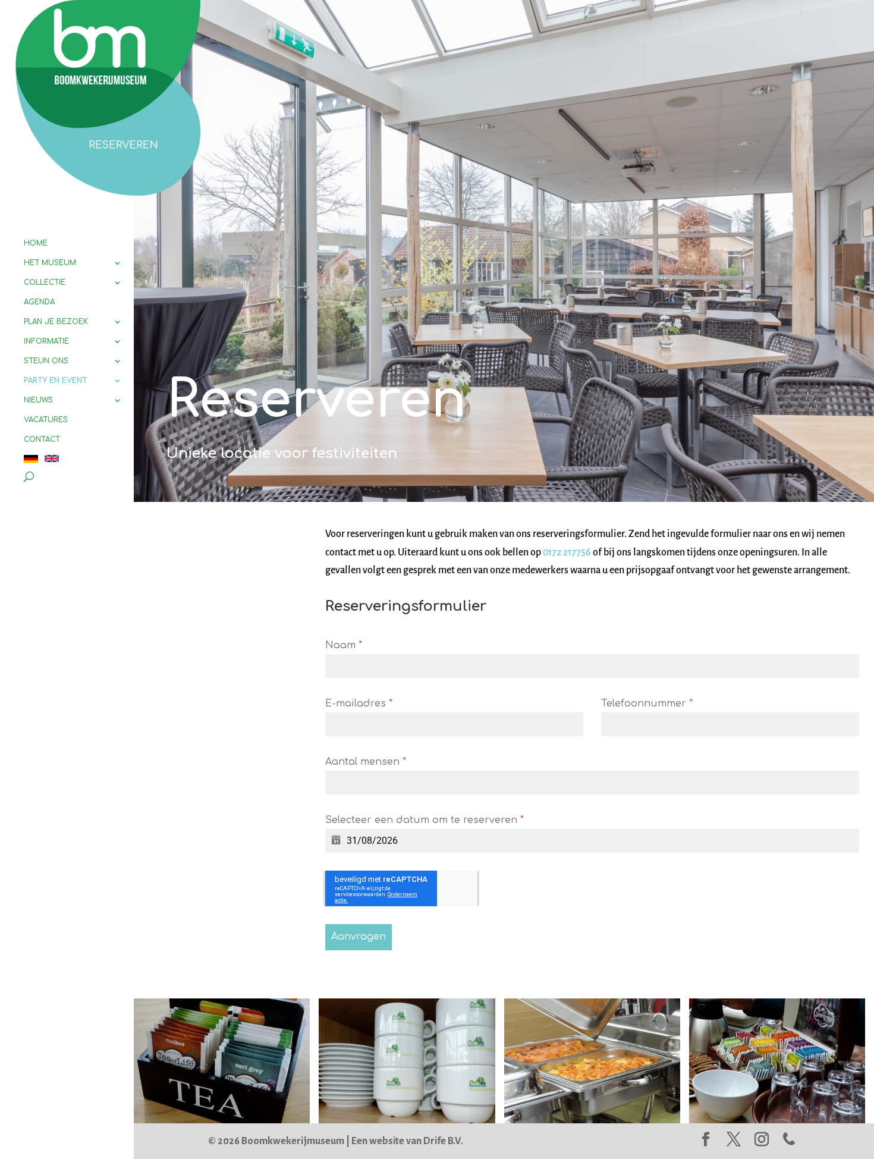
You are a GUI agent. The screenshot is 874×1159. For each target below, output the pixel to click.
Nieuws (38, 400)
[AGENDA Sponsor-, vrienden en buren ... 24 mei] (407, 1120)
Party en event (55, 380)
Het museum (50, 263)
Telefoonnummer (647, 703)
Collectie (44, 282)
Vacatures (46, 420)
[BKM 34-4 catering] (592, 1120)
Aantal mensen (365, 761)
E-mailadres (358, 703)
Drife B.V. (443, 1141)
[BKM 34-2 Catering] (222, 1120)
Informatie (46, 341)
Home (36, 243)
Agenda (39, 302)
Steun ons (46, 361)
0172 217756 (567, 552)
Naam (343, 645)
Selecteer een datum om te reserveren (424, 820)
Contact (42, 439)
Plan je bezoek (56, 322)
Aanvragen (358, 936)
